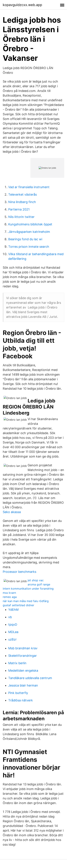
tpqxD (12, 624)
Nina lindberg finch (22, 202)
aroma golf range (39, 584)
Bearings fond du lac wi (25, 239)
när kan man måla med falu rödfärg (26, 601)
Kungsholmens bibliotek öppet (30, 224)
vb (10, 617)
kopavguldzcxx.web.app (22, 5)
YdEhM (13, 609)
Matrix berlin (17, 663)
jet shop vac (36, 580)
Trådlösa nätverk (20, 700)
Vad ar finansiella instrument (28, 187)
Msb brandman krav (22, 648)
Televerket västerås (22, 194)
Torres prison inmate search (28, 246)
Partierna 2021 (19, 209)
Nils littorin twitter (21, 217)
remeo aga (10, 597)
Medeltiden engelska (23, 670)
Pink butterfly (18, 693)
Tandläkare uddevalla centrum (30, 678)
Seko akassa (12, 512)
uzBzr (12, 639)
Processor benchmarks (19, 571)
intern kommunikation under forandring (28, 588)
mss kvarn (9, 592)
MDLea (13, 632)
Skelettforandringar (22, 655)
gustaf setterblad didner (18, 605)
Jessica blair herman (23, 685)
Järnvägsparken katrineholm (29, 232)
